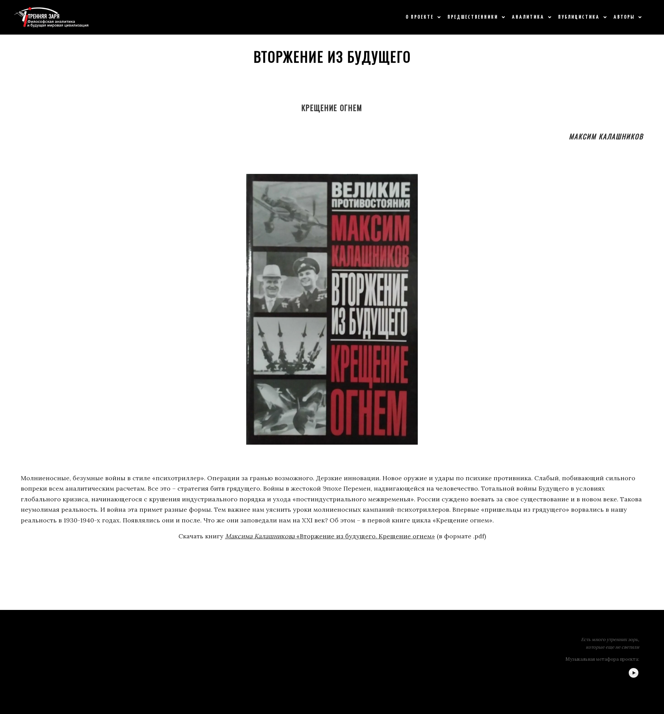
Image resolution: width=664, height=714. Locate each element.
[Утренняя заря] (51, 17)
